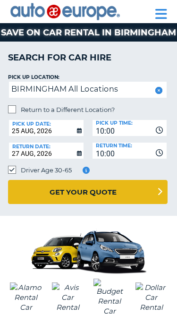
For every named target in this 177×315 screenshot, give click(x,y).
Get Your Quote (83, 191)
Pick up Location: (33, 77)
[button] (158, 90)
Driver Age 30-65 (46, 170)
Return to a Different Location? (68, 109)
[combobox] (130, 128)
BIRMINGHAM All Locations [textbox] (64, 89)
